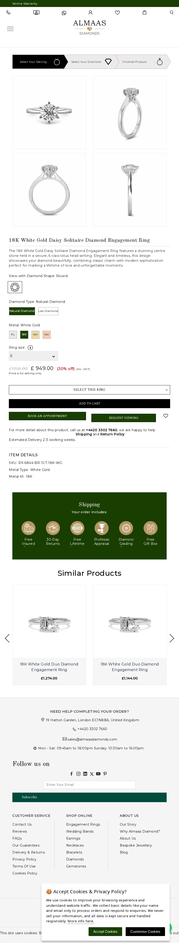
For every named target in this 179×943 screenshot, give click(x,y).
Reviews (19, 831)
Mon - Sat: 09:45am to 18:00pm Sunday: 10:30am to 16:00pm (91, 748)
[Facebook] (71, 773)
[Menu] (10, 28)
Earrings (73, 838)
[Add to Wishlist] (165, 416)
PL (13, 334)
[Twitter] (92, 774)
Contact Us (21, 824)
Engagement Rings (83, 824)
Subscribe (29, 797)
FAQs (17, 838)
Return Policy (112, 434)
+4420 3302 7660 (101, 430)
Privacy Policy (24, 859)
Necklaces (75, 845)
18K (24, 334)
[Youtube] (98, 773)
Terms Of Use (24, 866)
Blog (124, 852)
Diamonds (75, 859)
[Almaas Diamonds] (89, 28)
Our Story (128, 824)
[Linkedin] (85, 773)
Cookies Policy (24, 873)
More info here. (81, 921)
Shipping (84, 434)
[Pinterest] (105, 773)
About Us (128, 838)
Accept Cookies (105, 931)
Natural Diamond (22, 311)
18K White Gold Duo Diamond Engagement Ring (49, 667)
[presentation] (7, 638)
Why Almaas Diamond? (140, 831)
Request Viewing (123, 418)
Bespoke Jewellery (136, 845)
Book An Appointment (47, 416)
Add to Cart (89, 403)
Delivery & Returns (28, 852)
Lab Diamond (48, 311)
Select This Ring (89, 389)
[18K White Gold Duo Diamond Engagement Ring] (49, 621)
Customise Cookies (145, 931)
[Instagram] (78, 773)
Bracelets (74, 852)
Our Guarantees (25, 845)
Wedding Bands (79, 831)
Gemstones (76, 866)
